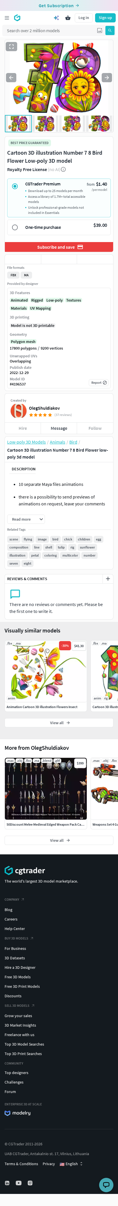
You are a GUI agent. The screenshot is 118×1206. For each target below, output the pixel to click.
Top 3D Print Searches (23, 1053)
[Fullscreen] (11, 46)
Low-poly (54, 300)
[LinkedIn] (7, 1183)
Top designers (16, 1072)
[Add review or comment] (108, 578)
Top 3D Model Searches (24, 1044)
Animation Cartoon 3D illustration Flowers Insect (42, 707)
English (69, 1164)
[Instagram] (30, 1183)
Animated (19, 300)
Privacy (49, 1163)
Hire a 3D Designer (20, 967)
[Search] (110, 30)
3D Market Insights (20, 1025)
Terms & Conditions (21, 1163)
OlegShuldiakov (44, 408)
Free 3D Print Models (22, 986)
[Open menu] (6, 17)
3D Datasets (15, 957)
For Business (15, 948)
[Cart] (67, 17)
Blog (8, 909)
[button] (99, 30)
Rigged (37, 300)
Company (12, 899)
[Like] (23, 259)
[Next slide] (107, 77)
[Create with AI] (56, 17)
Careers (11, 919)
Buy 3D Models (16, 938)
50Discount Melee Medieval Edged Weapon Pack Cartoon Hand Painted (58, 824)
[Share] (95, 259)
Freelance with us (19, 1034)
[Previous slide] (11, 77)
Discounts (13, 995)
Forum (10, 1091)
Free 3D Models (18, 976)
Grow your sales (18, 1015)
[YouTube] (19, 1183)
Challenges (14, 1082)
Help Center (15, 928)
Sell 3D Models (17, 1005)
